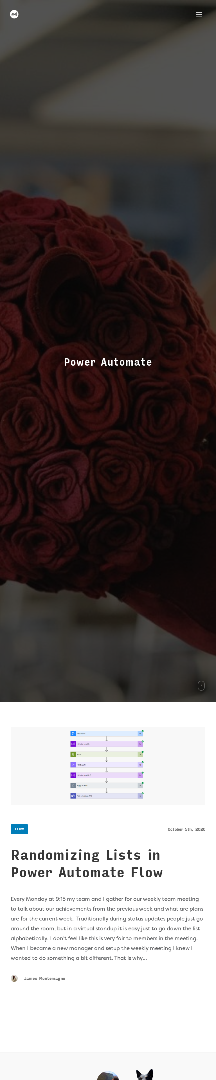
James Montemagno (43, 978)
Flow (19, 829)
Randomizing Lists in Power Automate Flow (87, 864)
